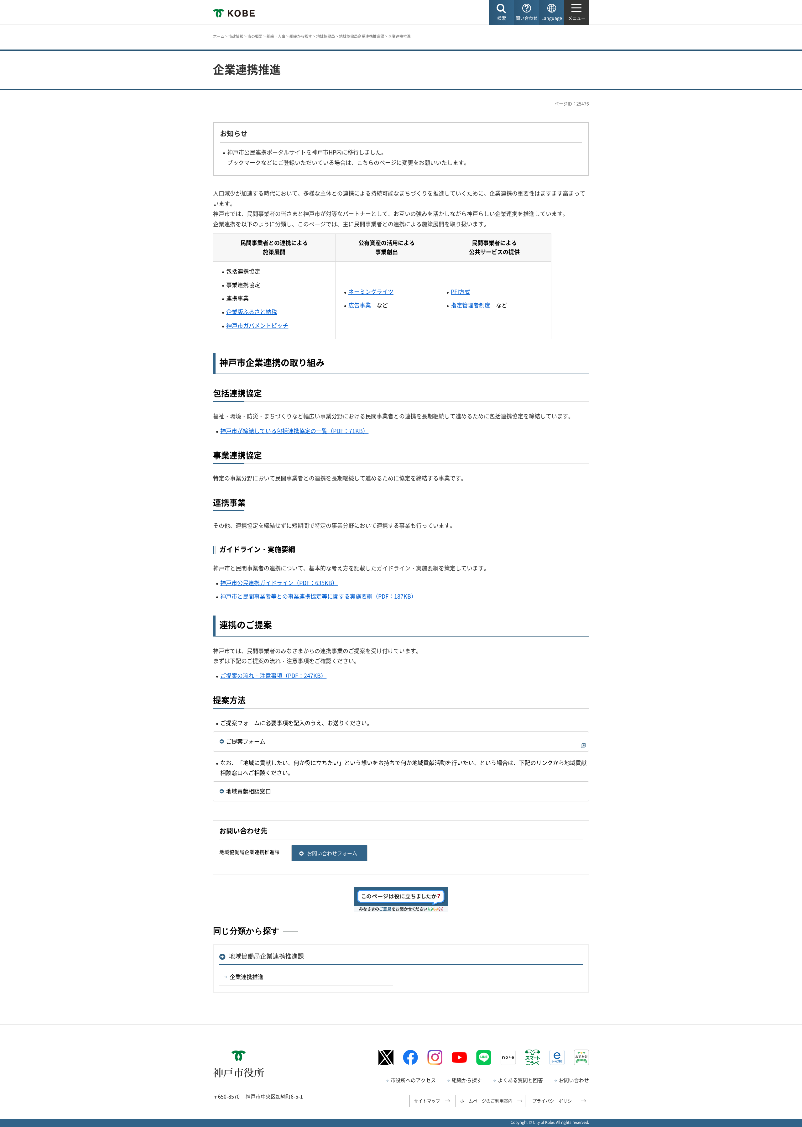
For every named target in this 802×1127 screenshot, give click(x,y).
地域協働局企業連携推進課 (361, 36)
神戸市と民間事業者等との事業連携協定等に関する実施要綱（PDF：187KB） (318, 596)
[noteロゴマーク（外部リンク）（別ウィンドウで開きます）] (508, 1057)
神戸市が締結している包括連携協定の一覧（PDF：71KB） (294, 431)
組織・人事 (276, 36)
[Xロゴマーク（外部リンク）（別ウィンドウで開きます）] (385, 1057)
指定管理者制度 (470, 305)
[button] (501, 12)
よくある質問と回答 (520, 1080)
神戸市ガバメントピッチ (257, 325)
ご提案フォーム (245, 741)
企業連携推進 (246, 976)
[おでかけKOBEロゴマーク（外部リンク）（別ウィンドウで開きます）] (581, 1057)
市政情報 (235, 36)
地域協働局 (325, 36)
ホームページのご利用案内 (486, 1101)
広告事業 (359, 305)
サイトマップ (427, 1101)
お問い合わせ (574, 1080)
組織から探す (300, 36)
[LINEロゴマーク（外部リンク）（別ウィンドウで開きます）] (483, 1057)
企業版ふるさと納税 (251, 311)
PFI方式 (460, 291)
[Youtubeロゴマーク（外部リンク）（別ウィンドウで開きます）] (459, 1057)
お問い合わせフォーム (332, 853)
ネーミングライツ (370, 291)
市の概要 (255, 36)
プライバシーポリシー (554, 1101)
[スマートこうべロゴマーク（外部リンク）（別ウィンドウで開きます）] (532, 1057)
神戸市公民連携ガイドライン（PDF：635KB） (279, 583)
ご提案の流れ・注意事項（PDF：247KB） (273, 675)
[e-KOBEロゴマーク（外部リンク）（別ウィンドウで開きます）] (557, 1057)
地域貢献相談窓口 (248, 791)
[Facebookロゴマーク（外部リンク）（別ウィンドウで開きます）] (410, 1057)
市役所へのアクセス (413, 1080)
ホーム (218, 36)
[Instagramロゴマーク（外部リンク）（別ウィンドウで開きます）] (434, 1057)
